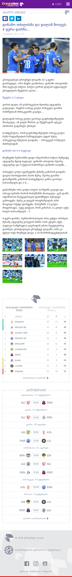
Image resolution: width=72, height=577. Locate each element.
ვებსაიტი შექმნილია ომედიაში (36, 571)
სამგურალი (20, 349)
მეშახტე (18, 371)
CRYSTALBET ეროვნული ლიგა (19, 309)
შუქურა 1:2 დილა (13, 97)
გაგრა (17, 360)
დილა (17, 355)
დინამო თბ (20, 327)
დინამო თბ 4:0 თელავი (17, 151)
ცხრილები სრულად (35, 378)
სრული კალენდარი (35, 519)
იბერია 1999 (20, 333)
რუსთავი (19, 322)
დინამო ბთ (20, 338)
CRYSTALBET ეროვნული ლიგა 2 (51, 309)
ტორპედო (19, 344)
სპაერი (18, 366)
